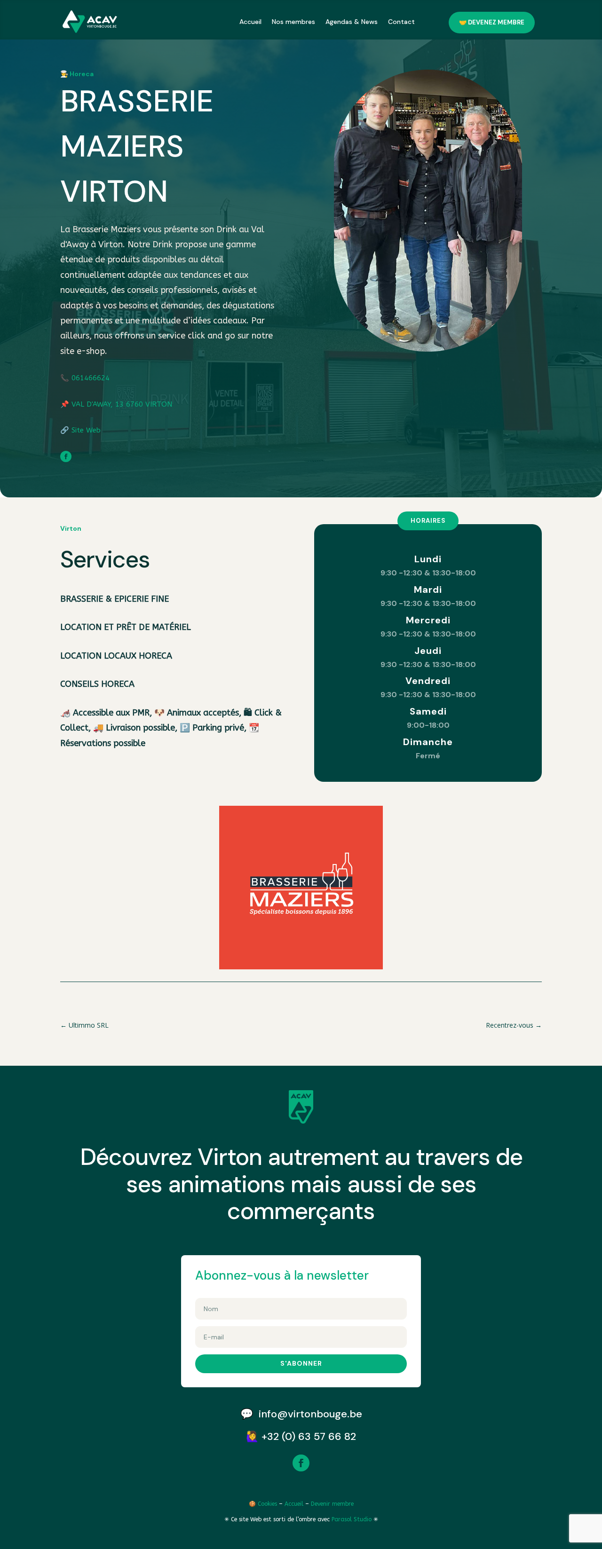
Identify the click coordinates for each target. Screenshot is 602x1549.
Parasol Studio (352, 1519)
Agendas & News (351, 21)
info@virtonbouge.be (310, 1414)
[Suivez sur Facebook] (65, 456)
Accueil (250, 21)
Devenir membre (332, 1504)
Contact (401, 21)
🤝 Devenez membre (491, 22)
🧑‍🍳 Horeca (77, 74)
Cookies (267, 1504)
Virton (70, 528)
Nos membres (293, 21)
